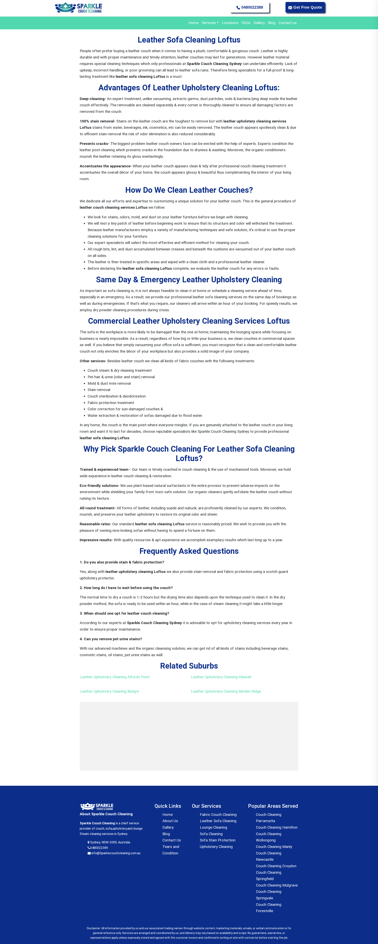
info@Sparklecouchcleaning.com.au (115, 853)
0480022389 (251, 7)
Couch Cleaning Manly (274, 846)
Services (209, 22)
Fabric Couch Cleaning (218, 814)
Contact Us (171, 840)
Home (193, 22)
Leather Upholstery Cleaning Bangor (109, 691)
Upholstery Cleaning (216, 846)
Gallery (259, 22)
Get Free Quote (307, 7)
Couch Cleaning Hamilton (276, 827)
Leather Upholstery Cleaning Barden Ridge (226, 691)
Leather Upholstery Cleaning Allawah (221, 677)
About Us (170, 821)
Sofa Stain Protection (217, 840)
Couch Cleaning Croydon (276, 866)
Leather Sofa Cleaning (218, 821)
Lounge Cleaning (213, 827)
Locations (230, 22)
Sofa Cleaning (211, 834)
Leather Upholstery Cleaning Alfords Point (115, 677)
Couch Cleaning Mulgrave (277, 885)
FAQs (246, 22)
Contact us (288, 22)
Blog (271, 22)
